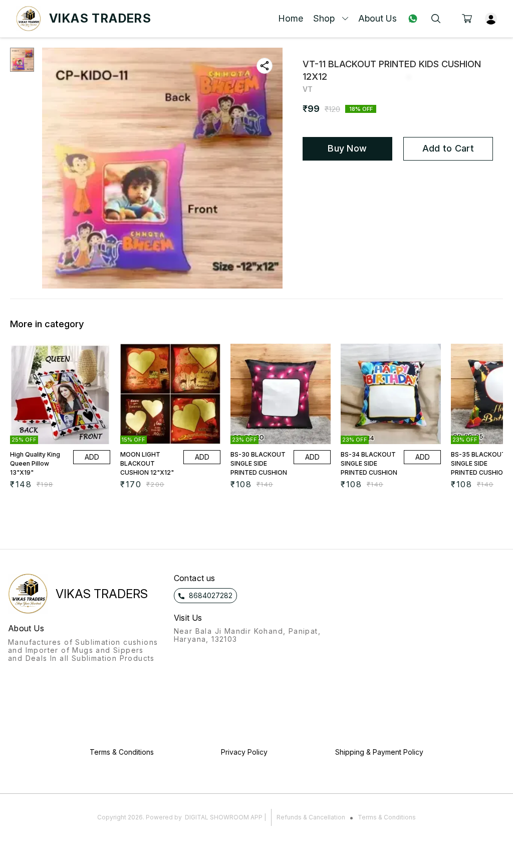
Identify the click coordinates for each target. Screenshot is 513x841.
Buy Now (347, 148)
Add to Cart (448, 148)
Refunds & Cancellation (311, 817)
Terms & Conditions (387, 817)
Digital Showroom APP (224, 817)
